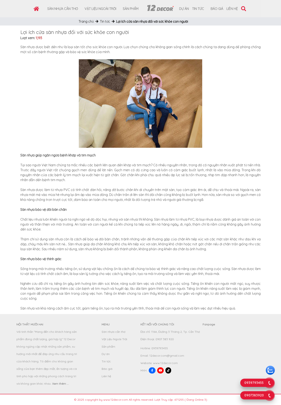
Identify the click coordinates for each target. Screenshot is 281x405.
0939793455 (159, 348)
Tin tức (198, 9)
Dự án (184, 9)
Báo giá (217, 9)
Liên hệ (232, 9)
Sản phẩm (130, 9)
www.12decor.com (165, 363)
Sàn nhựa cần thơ (62, 9)
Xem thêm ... (60, 383)
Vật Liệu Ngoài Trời (100, 9)
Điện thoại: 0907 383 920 (157, 339)
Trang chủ (86, 21)
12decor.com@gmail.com (166, 355)
